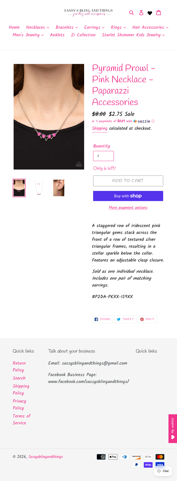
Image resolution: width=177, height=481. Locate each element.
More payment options (128, 208)
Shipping (99, 128)
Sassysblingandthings (45, 457)
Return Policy (19, 367)
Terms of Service (21, 420)
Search (19, 378)
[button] (128, 121)
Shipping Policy (21, 390)
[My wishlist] (150, 12)
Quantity (101, 146)
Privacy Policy (19, 405)
